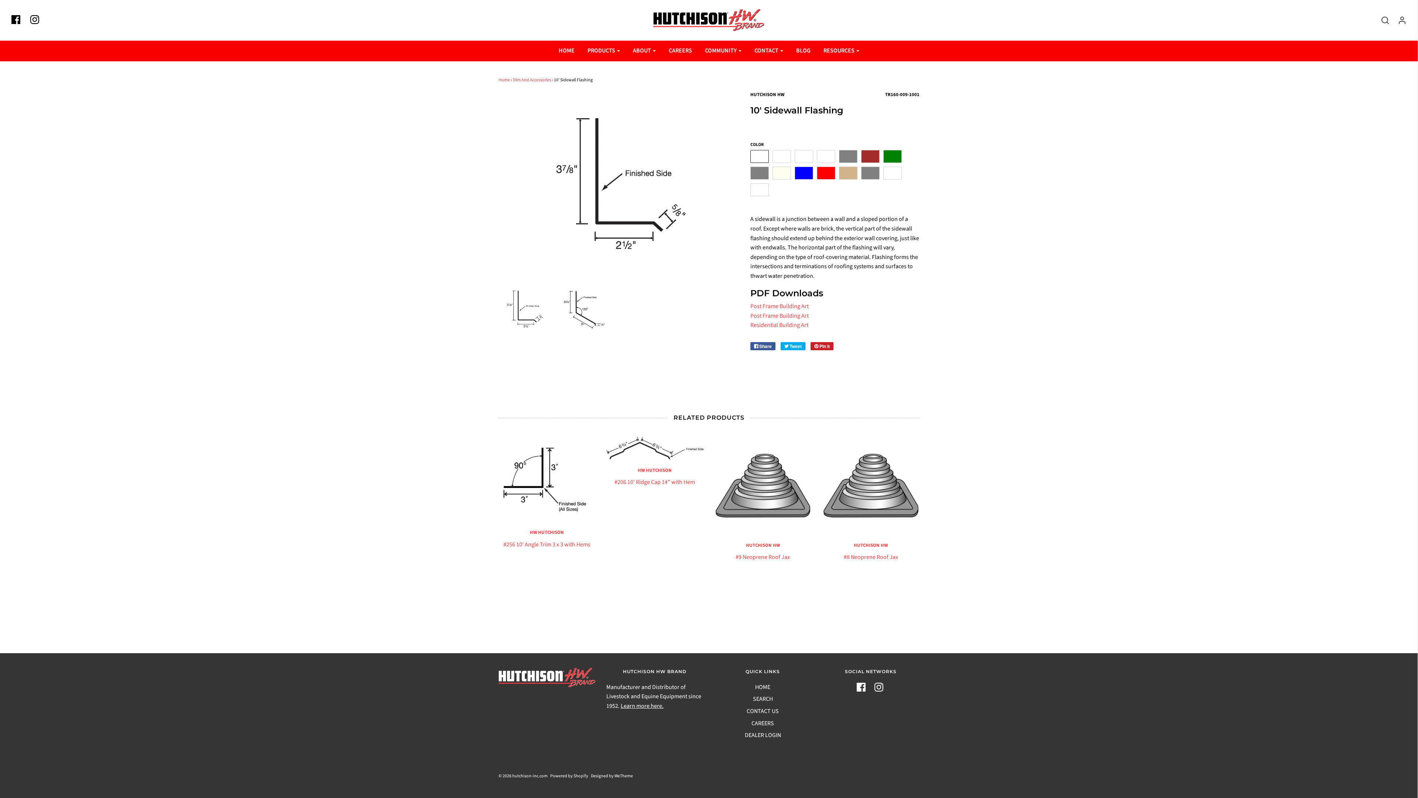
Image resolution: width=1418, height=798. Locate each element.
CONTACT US (763, 711)
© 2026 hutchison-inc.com (523, 776)
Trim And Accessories (532, 80)
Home (504, 80)
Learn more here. (642, 706)
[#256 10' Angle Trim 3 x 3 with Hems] (547, 479)
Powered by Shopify (569, 776)
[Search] (1381, 20)
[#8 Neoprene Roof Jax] (870, 485)
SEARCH (763, 699)
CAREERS (680, 51)
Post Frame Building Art (779, 306)
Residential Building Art (779, 325)
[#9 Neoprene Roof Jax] (763, 485)
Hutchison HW (763, 545)
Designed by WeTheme (612, 776)
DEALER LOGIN (763, 735)
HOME (567, 51)
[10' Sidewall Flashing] (525, 309)
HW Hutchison (547, 532)
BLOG (803, 51)
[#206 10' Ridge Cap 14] (654, 448)
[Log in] (1398, 20)
